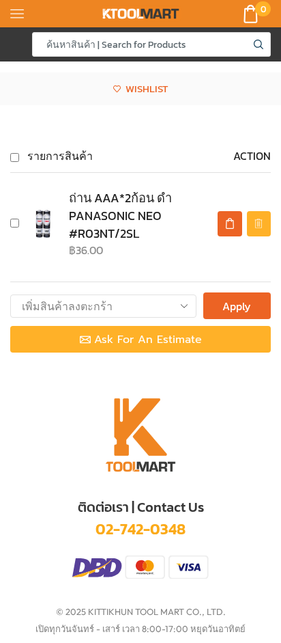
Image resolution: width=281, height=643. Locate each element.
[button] (230, 223)
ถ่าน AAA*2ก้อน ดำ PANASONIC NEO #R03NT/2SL (120, 216)
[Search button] (258, 44)
